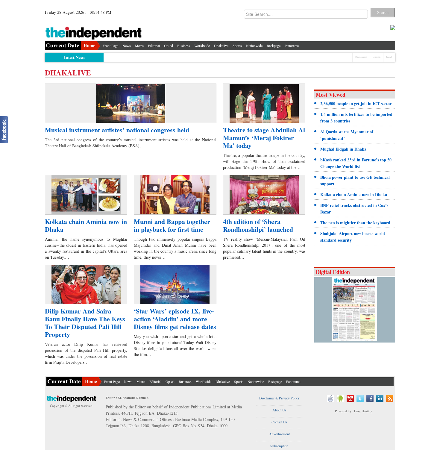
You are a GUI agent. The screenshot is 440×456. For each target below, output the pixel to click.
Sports (237, 45)
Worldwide (202, 45)
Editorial (154, 45)
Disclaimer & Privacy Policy (279, 398)
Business (183, 45)
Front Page (110, 45)
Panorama (292, 45)
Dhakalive (221, 45)
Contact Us (279, 421)
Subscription (279, 445)
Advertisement (279, 433)
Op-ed (168, 45)
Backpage (273, 45)
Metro (139, 45)
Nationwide (254, 45)
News (126, 45)
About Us (279, 409)
